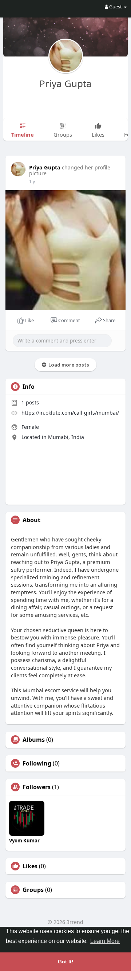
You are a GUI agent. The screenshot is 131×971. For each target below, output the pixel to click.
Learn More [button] (105, 941)
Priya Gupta (65, 83)
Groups (33, 890)
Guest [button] (115, 6)
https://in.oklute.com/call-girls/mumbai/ (70, 412)
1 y (32, 182)
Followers (37, 787)
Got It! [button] (66, 961)
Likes (30, 866)
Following (37, 763)
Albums (34, 740)
